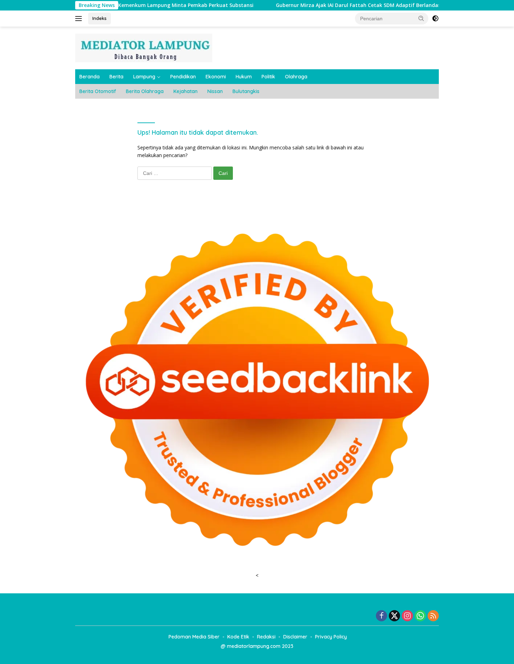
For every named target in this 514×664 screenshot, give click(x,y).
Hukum (244, 76)
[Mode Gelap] (435, 18)
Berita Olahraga (145, 91)
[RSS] (433, 616)
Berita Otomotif (97, 91)
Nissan (215, 91)
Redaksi (266, 637)
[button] (421, 18)
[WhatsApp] (420, 616)
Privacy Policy (331, 637)
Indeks (99, 18)
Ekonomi (216, 76)
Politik (268, 76)
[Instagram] (407, 616)
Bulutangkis (246, 91)
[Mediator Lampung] (143, 47)
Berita (116, 76)
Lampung (144, 76)
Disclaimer (295, 637)
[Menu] (80, 18)
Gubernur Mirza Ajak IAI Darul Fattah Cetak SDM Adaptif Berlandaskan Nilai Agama (349, 5)
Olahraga (296, 76)
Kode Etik (238, 637)
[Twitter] (394, 616)
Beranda (89, 76)
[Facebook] (381, 616)
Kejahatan (185, 91)
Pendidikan (183, 76)
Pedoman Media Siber (194, 637)
